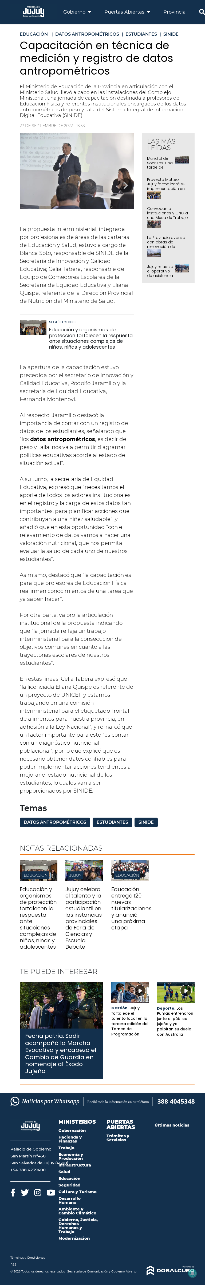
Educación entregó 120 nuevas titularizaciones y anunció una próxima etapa (131, 908)
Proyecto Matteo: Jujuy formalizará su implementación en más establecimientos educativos (166, 191)
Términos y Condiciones (27, 1257)
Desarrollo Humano (69, 1200)
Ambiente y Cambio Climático (77, 1210)
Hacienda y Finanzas (70, 1139)
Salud (64, 1171)
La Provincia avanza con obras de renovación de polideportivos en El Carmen (166, 246)
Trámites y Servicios (118, 1137)
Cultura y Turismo (77, 1191)
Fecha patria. (44, 1036)
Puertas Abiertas (125, 12)
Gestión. (120, 1008)
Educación (36, 875)
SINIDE (146, 822)
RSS (13, 1264)
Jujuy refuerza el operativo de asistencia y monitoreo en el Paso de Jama (160, 278)
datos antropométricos (55, 822)
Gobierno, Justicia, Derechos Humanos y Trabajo (78, 1225)
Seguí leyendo (63, 322)
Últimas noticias (172, 1125)
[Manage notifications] (192, 1273)
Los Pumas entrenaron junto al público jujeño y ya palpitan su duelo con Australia (175, 1021)
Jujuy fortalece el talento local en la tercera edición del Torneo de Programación (129, 1021)
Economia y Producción (70, 1156)
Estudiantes (112, 822)
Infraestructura (74, 1165)
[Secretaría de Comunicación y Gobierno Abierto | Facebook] (12, 1192)
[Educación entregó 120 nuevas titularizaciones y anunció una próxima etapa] (130, 879)
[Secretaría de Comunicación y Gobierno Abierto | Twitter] (25, 1192)
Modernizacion (74, 1238)
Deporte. (166, 1008)
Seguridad (69, 1185)
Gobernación (72, 1130)
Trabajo (66, 1147)
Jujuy (75, 875)
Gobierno (75, 12)
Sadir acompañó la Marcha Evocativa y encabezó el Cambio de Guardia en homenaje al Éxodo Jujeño (60, 1053)
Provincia (174, 12)
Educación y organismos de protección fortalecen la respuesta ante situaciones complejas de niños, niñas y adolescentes (91, 338)
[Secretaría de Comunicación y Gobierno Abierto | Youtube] (51, 1192)
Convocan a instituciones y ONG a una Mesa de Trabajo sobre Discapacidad (167, 215)
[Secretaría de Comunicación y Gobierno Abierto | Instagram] (37, 1192)
